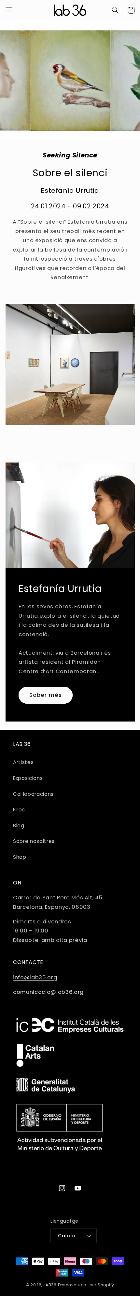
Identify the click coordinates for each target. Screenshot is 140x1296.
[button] (9, 10)
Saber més (45, 695)
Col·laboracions (33, 794)
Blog (18, 825)
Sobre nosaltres (34, 841)
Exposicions (28, 778)
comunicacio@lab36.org (48, 992)
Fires (19, 809)
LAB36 (50, 1285)
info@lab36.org (35, 977)
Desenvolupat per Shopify (86, 1285)
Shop (19, 857)
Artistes (23, 762)
